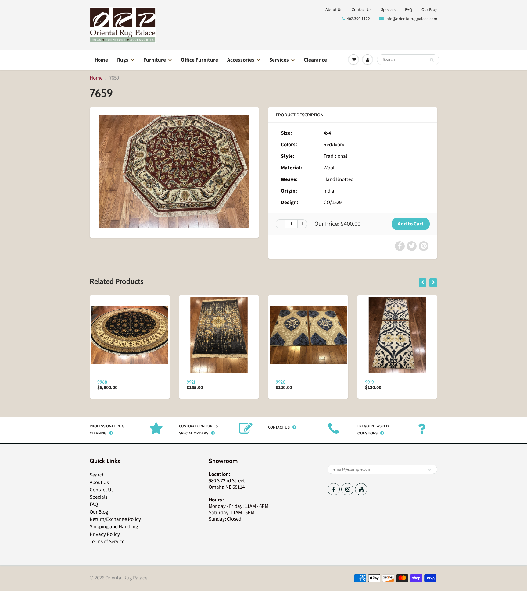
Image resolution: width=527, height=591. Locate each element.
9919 (369, 382)
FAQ (408, 10)
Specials (388, 10)
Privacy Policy (105, 534)
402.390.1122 (358, 19)
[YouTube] (361, 489)
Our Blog (429, 10)
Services (279, 60)
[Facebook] (334, 489)
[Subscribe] (430, 470)
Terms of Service (107, 541)
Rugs (122, 60)
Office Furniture (199, 60)
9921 (191, 382)
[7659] (174, 171)
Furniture (154, 60)
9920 (281, 382)
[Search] (432, 60)
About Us (333, 10)
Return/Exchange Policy (115, 519)
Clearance (315, 60)
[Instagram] (347, 489)
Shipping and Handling (114, 526)
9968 (102, 382)
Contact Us (361, 10)
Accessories (240, 60)
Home (101, 60)
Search (97, 475)
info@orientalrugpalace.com (411, 19)
